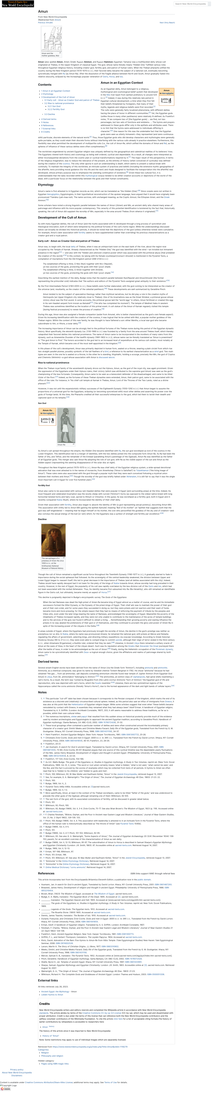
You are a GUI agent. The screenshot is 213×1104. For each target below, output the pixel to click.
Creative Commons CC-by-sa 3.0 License (101, 1013)
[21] (56, 377)
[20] (119, 343)
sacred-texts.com (54, 811)
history (51, 1026)
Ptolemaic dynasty (164, 649)
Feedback (63, 4)
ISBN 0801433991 (133, 962)
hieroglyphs (167, 93)
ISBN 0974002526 (64, 943)
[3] (150, 113)
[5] (90, 137)
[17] (91, 303)
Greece (168, 701)
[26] (162, 513)
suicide (118, 640)
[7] (130, 157)
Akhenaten (131, 476)
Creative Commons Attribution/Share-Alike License (49, 1082)
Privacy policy (16, 1069)
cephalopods (139, 677)
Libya (136, 643)
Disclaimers (16, 1075)
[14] (112, 272)
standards (43, 1013)
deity (73, 246)
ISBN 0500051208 (155, 974)
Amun (45, 1027)
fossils (98, 683)
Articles (41, 4)
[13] (65, 255)
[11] (157, 211)
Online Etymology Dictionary (75, 861)
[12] (60, 252)
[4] (112, 131)
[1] (106, 97)
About (52, 4)
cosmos (66, 163)
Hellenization (77, 704)
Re (165, 143)
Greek (167, 197)
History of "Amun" (50, 1036)
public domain (144, 879)
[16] (105, 289)
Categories (43, 1049)
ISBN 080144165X (73, 740)
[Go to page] (209, 3)
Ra (64, 73)
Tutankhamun (142, 470)
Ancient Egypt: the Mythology (55, 991)
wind (156, 351)
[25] (93, 479)
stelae (74, 716)
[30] (109, 649)
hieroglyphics (53, 194)
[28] (97, 625)
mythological (91, 175)
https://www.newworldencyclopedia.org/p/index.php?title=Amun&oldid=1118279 (90, 1046)
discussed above (107, 357)
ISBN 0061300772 (129, 734)
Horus (112, 76)
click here (118, 1019)
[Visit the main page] (18, 3)
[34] (172, 686)
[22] (48, 383)
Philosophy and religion (52, 1056)
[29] (113, 642)
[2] (154, 106)
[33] (113, 682)
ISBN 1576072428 (106, 722)
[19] (79, 323)
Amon (57, 20)
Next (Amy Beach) (167, 23)
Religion (45, 1052)
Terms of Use (110, 1082)
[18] (102, 309)
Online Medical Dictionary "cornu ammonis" (65, 867)
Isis (121, 76)
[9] (139, 190)
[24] (71, 476)
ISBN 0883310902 (109, 946)
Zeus (86, 652)
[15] (168, 280)
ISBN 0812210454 (57, 756)
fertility (82, 232)
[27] (109, 592)
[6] (106, 146)
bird (106, 351)
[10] (47, 200)
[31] (46, 655)
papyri (84, 716)
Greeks (131, 646)
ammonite (162, 667)
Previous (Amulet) (45, 23)
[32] (97, 676)
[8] (127, 172)
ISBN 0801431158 (103, 731)
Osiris (105, 76)
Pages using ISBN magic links (55, 1063)
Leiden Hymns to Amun (52, 994)
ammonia (149, 667)
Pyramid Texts (127, 823)
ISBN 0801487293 (163, 884)
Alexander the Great (149, 646)
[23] (67, 397)
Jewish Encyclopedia (127, 774)
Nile (108, 95)
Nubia (59, 500)
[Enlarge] (60, 52)
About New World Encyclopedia (17, 1072)
